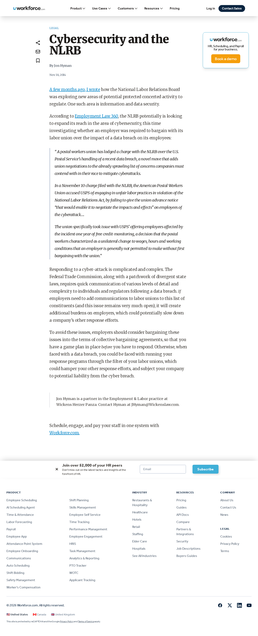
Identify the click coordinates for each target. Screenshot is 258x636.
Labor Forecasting (19, 522)
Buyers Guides (186, 556)
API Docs (182, 515)
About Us (226, 500)
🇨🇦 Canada (39, 614)
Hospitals (139, 548)
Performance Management (88, 529)
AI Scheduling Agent (20, 507)
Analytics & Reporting (84, 558)
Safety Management (20, 580)
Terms (224, 551)
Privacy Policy (229, 544)
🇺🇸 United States (17, 614)
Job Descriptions (188, 548)
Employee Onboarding (22, 551)
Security (182, 541)
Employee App (16, 536)
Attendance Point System (24, 544)
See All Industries (144, 556)
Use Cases (99, 8)
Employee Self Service (85, 515)
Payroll (11, 529)
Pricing (175, 8)
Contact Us (228, 507)
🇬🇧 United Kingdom (63, 614)
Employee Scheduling (21, 500)
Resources (151, 8)
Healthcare (140, 512)
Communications (18, 558)
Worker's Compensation (23, 587)
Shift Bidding (15, 573)
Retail (136, 527)
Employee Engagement (85, 536)
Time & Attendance (20, 515)
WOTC (73, 573)
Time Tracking (79, 522)
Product (76, 8)
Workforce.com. (64, 432)
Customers (126, 8)
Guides (181, 507)
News (224, 515)
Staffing (137, 534)
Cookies (226, 536)
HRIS (72, 544)
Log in (210, 8)
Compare (183, 522)
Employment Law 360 (96, 116)
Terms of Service (86, 621)
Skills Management (82, 507)
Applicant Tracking (82, 580)
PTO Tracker (77, 565)
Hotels (136, 519)
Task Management (82, 551)
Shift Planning (79, 500)
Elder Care (139, 541)
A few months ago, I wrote (74, 89)
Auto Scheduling (18, 565)
